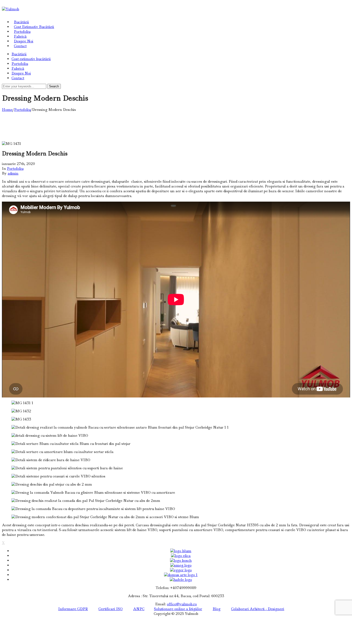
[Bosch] (181, 560)
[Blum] (180, 551)
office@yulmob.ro (182, 604)
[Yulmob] (10, 9)
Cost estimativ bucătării (34, 26)
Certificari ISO (110, 609)
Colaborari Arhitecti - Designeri (257, 609)
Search (54, 86)
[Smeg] (181, 565)
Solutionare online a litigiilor (178, 609)
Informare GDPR (73, 609)
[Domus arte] (181, 575)
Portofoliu (22, 31)
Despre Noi (23, 41)
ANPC (138, 609)
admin (13, 173)
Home (7, 109)
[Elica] (181, 555)
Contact (20, 46)
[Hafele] (181, 579)
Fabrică (20, 36)
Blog (217, 609)
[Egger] (181, 570)
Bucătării (21, 22)
